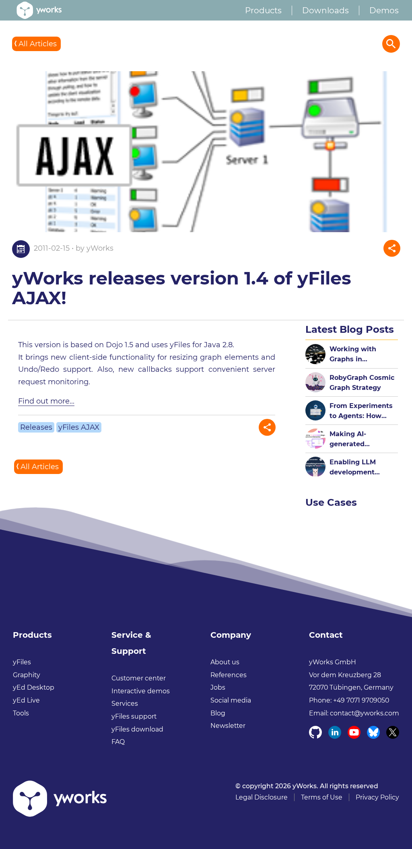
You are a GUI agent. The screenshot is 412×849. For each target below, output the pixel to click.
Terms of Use (321, 797)
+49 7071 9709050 (361, 700)
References (228, 675)
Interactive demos (140, 691)
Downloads (325, 10)
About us (224, 662)
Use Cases (331, 502)
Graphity (26, 675)
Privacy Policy (377, 797)
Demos (384, 10)
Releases (36, 427)
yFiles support (134, 716)
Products (263, 10)
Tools (21, 713)
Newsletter (227, 725)
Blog (217, 713)
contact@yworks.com (364, 713)
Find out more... (46, 401)
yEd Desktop (33, 687)
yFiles (22, 662)
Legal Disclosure (261, 797)
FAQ (118, 742)
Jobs (217, 687)
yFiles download (137, 729)
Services (124, 703)
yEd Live (26, 700)
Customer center (138, 678)
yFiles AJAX (78, 427)
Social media (230, 700)
